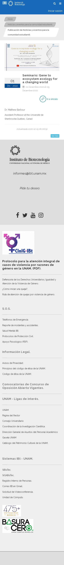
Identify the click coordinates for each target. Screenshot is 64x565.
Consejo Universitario (13, 421)
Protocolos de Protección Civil (17, 336)
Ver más (55, 136)
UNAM (5, 410)
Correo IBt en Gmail (12, 486)
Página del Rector (11, 415)
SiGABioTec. (8, 475)
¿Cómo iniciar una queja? (14, 289)
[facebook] (17, 214)
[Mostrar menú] (4, 3)
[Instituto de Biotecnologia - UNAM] (16, 3)
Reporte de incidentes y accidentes (20, 325)
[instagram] (41, 214)
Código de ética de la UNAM (16, 374)
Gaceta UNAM (9, 437)
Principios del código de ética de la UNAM (23, 368)
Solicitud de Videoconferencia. (17, 492)
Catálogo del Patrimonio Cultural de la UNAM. (25, 443)
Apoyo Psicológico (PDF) (15, 342)
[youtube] (33, 214)
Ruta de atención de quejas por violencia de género (28, 294)
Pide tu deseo (29, 188)
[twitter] (24, 214)
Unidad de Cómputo (12, 497)
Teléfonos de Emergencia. (15, 319)
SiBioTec (6, 470)
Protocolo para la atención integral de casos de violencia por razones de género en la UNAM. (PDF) (31, 265)
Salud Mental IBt (10, 331)
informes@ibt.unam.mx (29, 173)
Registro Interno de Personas (16, 481)
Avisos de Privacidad (12, 363)
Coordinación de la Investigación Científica (23, 426)
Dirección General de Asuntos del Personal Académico (30, 432)
